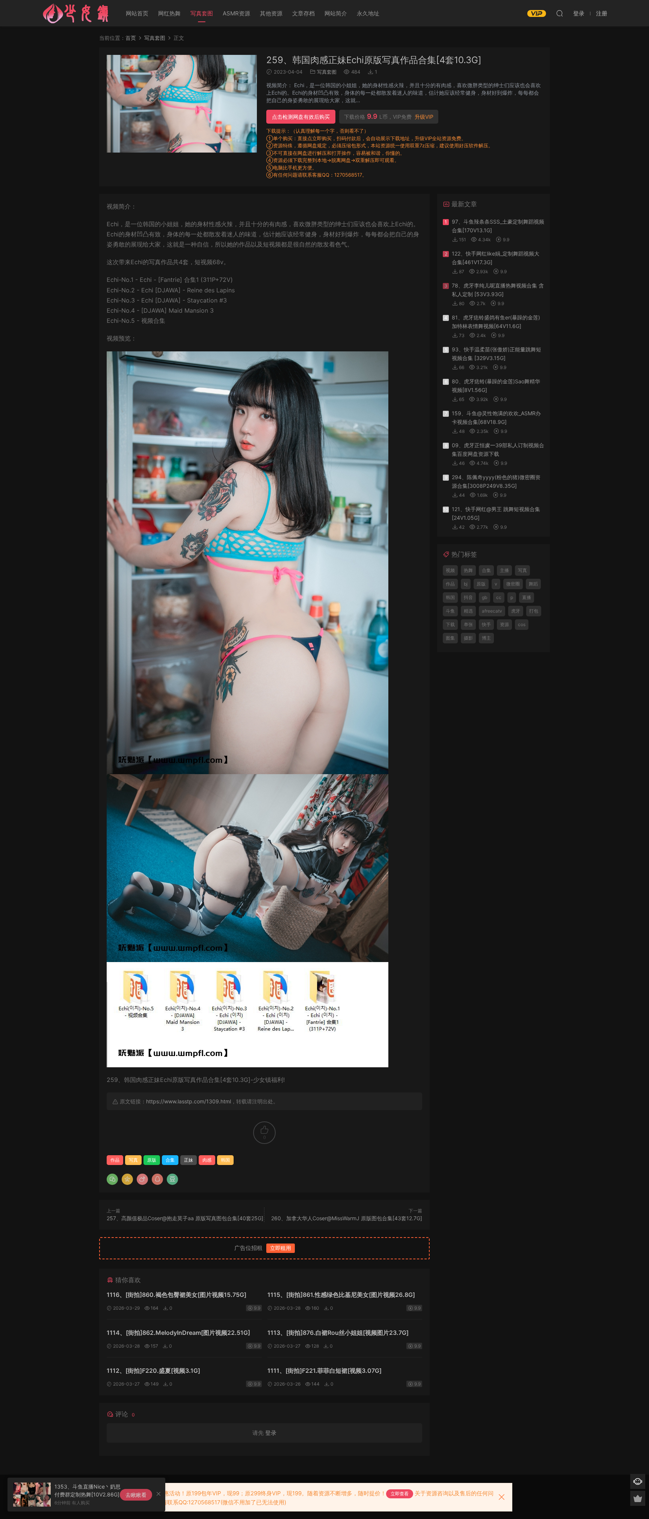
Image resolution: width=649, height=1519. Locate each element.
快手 (486, 624)
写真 (133, 1160)
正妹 (188, 1160)
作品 (114, 1160)
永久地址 (368, 13)
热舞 (468, 570)
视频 (450, 570)
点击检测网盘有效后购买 (301, 116)
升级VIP (424, 117)
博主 (486, 638)
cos (521, 624)
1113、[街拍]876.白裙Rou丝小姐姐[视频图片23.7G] (338, 1332)
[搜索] (559, 13)
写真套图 (201, 13)
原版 (151, 1160)
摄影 (468, 638)
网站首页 (137, 13)
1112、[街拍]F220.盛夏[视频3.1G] (153, 1370)
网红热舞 (169, 13)
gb (484, 597)
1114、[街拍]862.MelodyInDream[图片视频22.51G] (178, 1332)
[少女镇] (76, 13)
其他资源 (271, 13)
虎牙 (515, 611)
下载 (450, 624)
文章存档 (303, 13)
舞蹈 (533, 584)
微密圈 (513, 584)
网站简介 (335, 13)
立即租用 (280, 1248)
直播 (526, 597)
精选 (468, 611)
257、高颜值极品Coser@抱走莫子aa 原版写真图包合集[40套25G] (185, 1218)
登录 (270, 1432)
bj (466, 584)
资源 (504, 624)
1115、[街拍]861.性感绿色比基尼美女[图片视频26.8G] (341, 1294)
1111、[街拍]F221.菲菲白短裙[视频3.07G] (324, 1370)
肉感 (206, 1160)
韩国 (225, 1160)
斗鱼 (450, 611)
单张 (468, 624)
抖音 (468, 597)
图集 (450, 638)
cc (498, 597)
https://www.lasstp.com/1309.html (188, 1101)
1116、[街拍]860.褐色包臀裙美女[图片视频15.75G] (176, 1294)
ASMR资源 (236, 13)
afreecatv (492, 611)
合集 (170, 1160)
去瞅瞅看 (135, 1495)
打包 (533, 611)
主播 (504, 570)
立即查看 (400, 1493)
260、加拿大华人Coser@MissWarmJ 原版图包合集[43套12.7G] (346, 1218)
